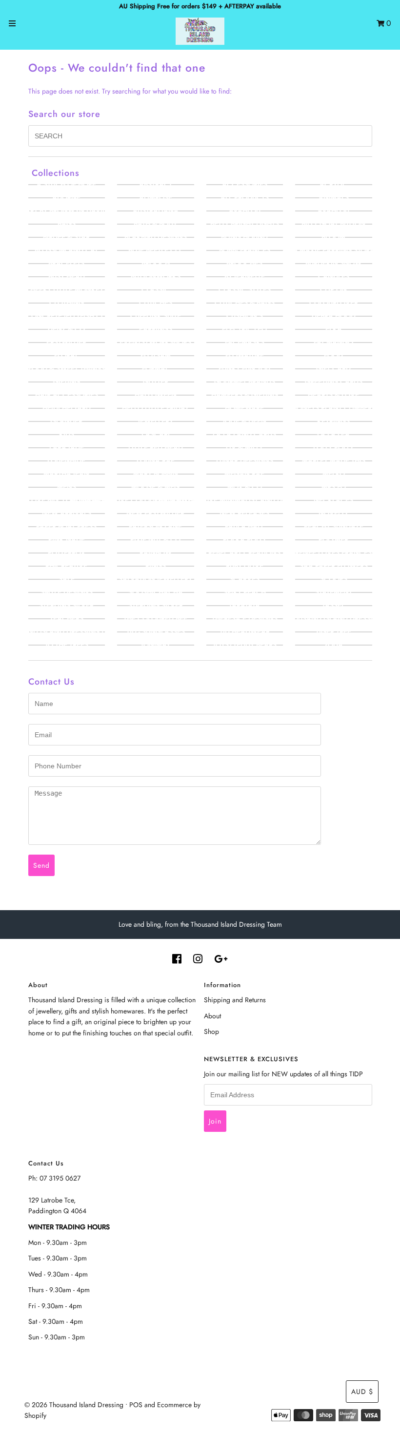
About (212, 1016)
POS (135, 1405)
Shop (211, 1031)
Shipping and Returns (235, 1000)
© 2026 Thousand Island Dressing (73, 1405)
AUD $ (362, 1391)
